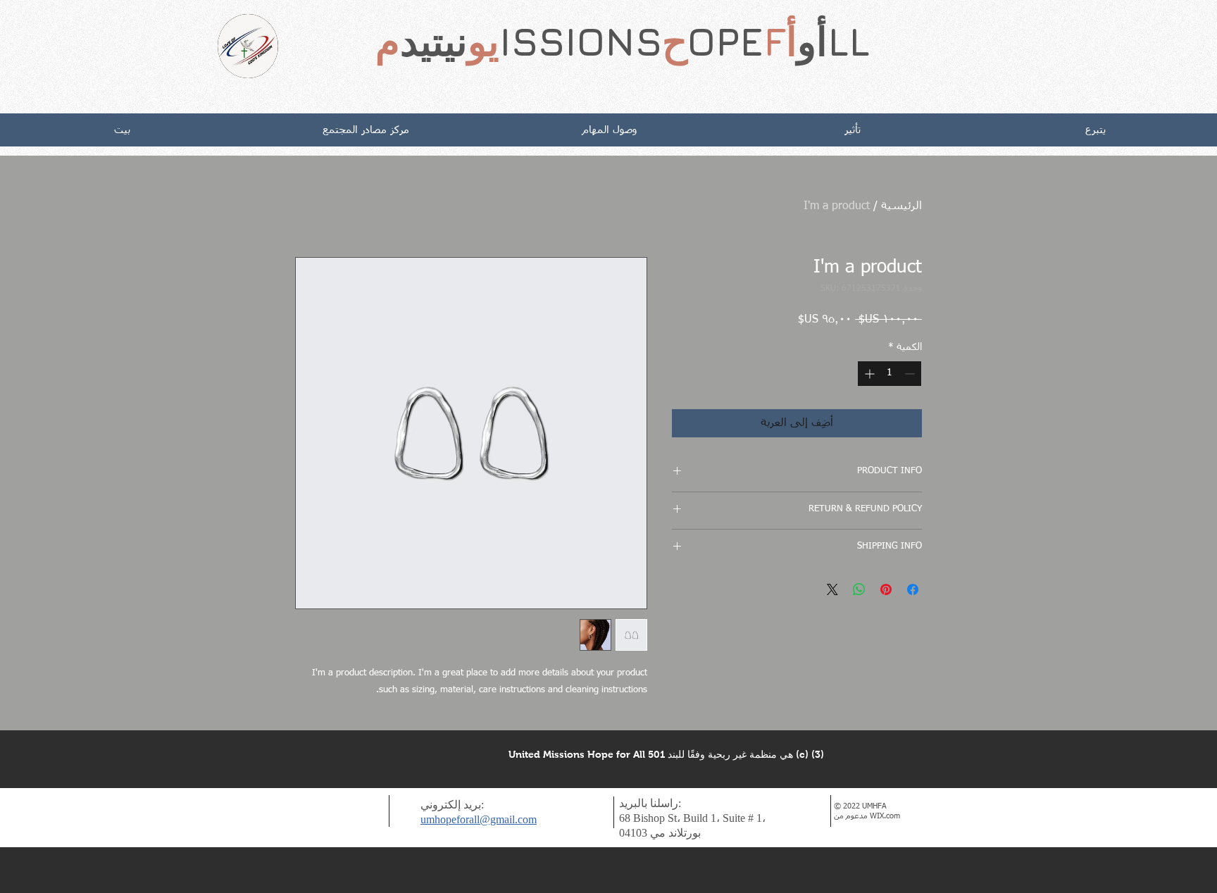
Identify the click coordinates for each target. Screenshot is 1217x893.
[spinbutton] (889, 373)
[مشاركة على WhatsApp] (859, 589)
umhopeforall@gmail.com (478, 819)
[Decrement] (911, 373)
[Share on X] (832, 589)
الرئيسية (901, 206)
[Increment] (868, 373)
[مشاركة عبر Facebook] (912, 589)
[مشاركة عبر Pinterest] (886, 589)
